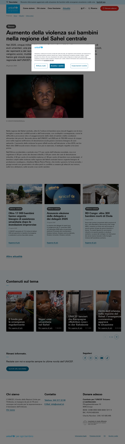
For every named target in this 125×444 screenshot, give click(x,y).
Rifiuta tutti (41, 66)
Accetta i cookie (57, 66)
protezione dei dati (49, 60)
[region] (63, 57)
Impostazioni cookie (79, 66)
